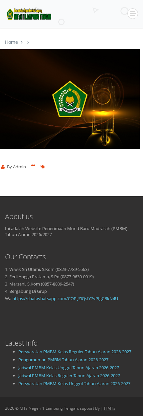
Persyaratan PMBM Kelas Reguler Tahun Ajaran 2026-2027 (74, 352)
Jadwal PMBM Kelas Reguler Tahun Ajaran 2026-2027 (69, 375)
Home (11, 42)
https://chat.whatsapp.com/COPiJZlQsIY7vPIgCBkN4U (65, 298)
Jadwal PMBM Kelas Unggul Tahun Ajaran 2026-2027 (68, 368)
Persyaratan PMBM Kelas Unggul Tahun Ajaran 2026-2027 (74, 383)
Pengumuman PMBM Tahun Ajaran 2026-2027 (63, 360)
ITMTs (109, 408)
